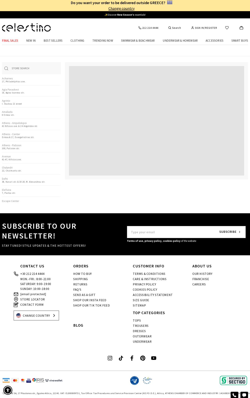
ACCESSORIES (214, 40)
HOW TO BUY (82, 274)
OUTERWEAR (142, 336)
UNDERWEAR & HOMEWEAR (180, 40)
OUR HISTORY (202, 274)
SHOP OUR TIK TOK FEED (91, 305)
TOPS (137, 320)
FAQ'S (77, 289)
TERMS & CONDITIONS (149, 274)
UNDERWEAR (142, 341)
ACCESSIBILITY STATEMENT (153, 295)
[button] (156, 118)
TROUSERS (141, 326)
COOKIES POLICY (145, 289)
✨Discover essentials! (125, 14)
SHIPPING (80, 279)
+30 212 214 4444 (32, 274)
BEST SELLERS (53, 40)
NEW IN (31, 40)
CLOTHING (77, 40)
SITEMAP (139, 305)
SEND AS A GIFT (84, 295)
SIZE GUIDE (141, 300)
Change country (121, 8)
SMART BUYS (239, 40)
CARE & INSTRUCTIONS (149, 279)
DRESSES (139, 331)
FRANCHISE (200, 279)
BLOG (78, 325)
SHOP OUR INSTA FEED (89, 300)
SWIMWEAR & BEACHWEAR (138, 40)
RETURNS (80, 284)
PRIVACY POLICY (144, 284)
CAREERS (199, 284)
